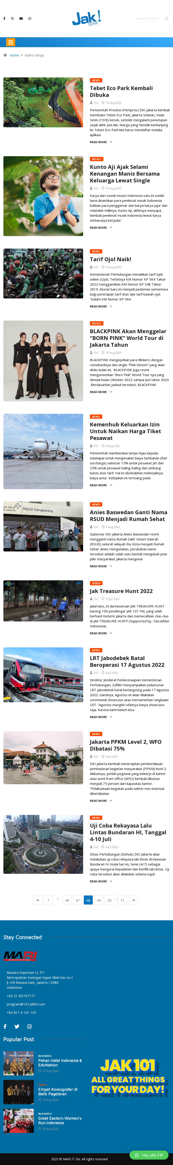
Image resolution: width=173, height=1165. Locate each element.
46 (67, 900)
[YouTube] (21, 18)
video (96, 583)
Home (14, 55)
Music (96, 159)
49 (99, 900)
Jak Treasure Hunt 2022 (121, 591)
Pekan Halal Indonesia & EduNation (60, 1062)
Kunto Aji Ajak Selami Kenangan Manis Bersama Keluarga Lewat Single (125, 173)
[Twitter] (12, 18)
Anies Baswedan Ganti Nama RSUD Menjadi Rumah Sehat (128, 515)
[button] (149, 1155)
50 (109, 900)
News (96, 80)
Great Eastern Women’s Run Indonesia (60, 1120)
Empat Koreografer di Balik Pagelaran (57, 1091)
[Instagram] (29, 18)
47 (78, 900)
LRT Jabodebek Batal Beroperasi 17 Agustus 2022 (127, 661)
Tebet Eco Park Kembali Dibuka (121, 91)
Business (45, 1056)
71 (123, 900)
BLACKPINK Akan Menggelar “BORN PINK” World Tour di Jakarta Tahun (128, 337)
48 (88, 900)
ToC (96, 103)
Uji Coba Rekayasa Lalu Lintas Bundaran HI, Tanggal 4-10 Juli (128, 832)
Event (42, 1084)
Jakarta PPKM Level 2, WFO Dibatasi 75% (126, 745)
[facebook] (4, 18)
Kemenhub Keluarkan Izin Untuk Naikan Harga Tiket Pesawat (125, 431)
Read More (98, 142)
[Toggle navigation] (10, 42)
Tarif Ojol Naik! (110, 259)
